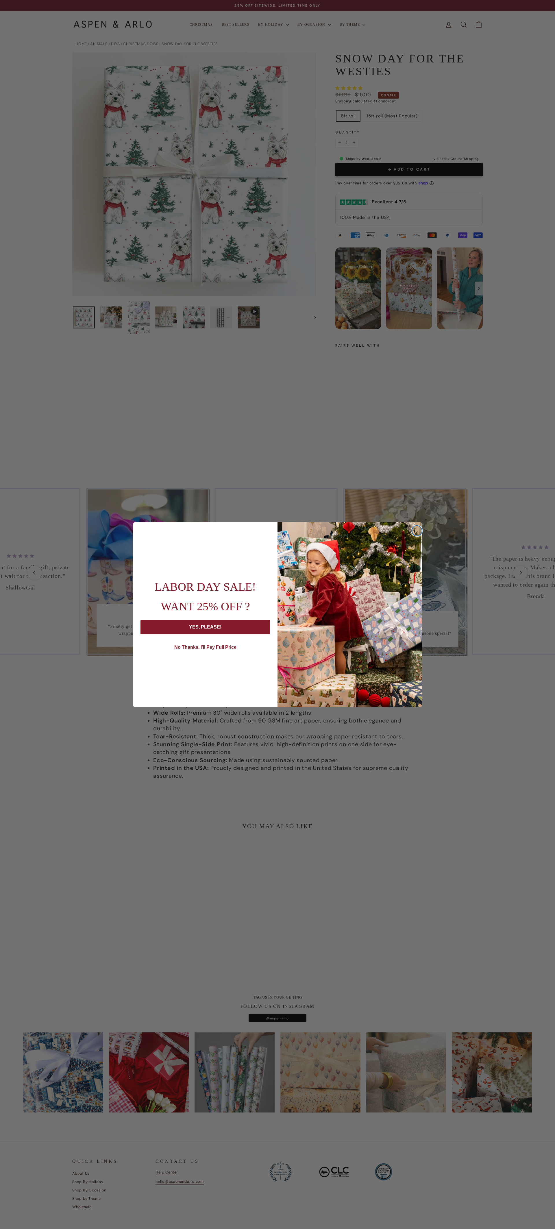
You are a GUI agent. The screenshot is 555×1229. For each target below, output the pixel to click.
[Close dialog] (417, 531)
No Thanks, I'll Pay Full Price (205, 647)
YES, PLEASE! (205, 626)
